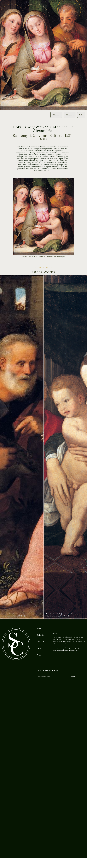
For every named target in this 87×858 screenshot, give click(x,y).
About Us (40, 641)
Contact (39, 648)
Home (39, 628)
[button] (75, 4)
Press (39, 655)
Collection (40, 635)
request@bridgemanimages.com (67, 650)
